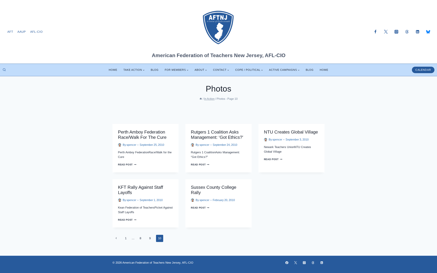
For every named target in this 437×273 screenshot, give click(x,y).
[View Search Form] (4, 70)
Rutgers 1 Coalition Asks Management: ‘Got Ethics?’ (217, 134)
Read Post (127, 164)
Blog (155, 69)
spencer (131, 144)
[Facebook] (375, 31)
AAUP (21, 31)
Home (113, 69)
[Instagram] (396, 31)
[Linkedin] (417, 31)
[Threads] (407, 31)
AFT (10, 31)
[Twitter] (386, 31)
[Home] (200, 98)
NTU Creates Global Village (291, 132)
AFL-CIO (36, 31)
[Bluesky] (428, 31)
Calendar (423, 69)
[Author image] (119, 145)
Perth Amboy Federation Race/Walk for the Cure (142, 134)
